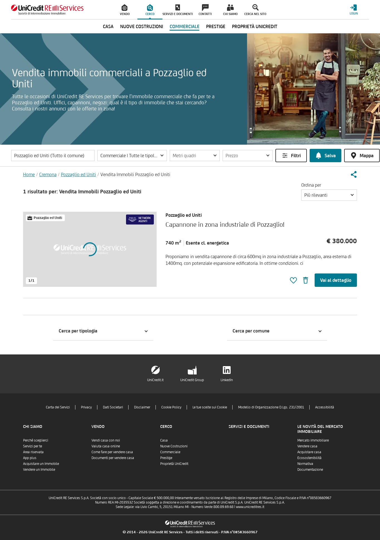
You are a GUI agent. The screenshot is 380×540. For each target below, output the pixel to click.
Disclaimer (142, 407)
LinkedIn (227, 380)
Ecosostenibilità (309, 458)
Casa (164, 440)
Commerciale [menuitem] (184, 26)
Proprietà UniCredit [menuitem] (254, 26)
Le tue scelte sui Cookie (210, 407)
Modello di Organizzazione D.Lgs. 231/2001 (271, 407)
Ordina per (311, 185)
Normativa (305, 464)
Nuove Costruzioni (173, 446)
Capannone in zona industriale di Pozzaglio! (225, 224)
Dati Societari (113, 407)
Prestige (166, 458)
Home (29, 174)
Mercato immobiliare (313, 440)
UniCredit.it (155, 380)
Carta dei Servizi (58, 407)
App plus (29, 458)
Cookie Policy (171, 407)
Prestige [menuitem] (215, 26)
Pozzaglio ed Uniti (78, 174)
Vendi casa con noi (106, 440)
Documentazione (310, 469)
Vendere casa (307, 446)
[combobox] (329, 195)
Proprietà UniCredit (174, 464)
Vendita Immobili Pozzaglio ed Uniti (135, 174)
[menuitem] (124, 9)
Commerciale (170, 452)
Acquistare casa (309, 452)
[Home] (47, 9)
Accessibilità (324, 407)
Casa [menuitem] (108, 26)
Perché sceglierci (35, 440)
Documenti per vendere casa (113, 458)
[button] (132, 155)
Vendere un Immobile (39, 469)
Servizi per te (32, 446)
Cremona (47, 174)
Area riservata (33, 452)
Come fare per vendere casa (112, 452)
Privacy (86, 407)
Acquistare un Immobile (41, 464)
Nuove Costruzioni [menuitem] (141, 26)
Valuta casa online (106, 446)
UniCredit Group (192, 380)
